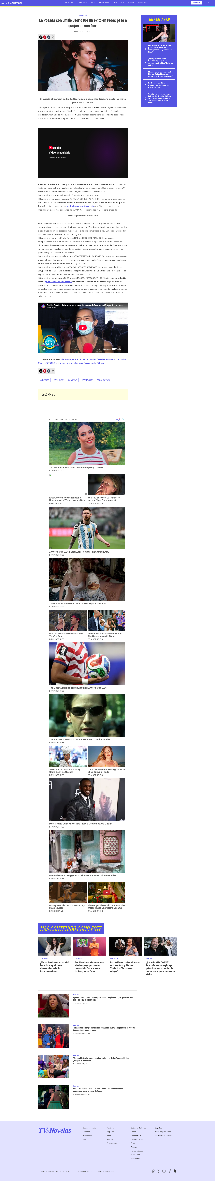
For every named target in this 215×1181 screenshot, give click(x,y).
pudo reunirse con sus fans (58, 281)
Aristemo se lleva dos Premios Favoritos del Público (79, 363)
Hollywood (143, 3)
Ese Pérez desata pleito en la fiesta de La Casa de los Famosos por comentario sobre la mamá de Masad (99, 1089)
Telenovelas (82, 3)
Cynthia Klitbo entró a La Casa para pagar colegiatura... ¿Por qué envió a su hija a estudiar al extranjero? (103, 998)
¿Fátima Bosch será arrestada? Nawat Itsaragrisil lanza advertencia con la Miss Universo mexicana (54, 967)
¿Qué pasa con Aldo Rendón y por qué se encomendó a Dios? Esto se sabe (160, 62)
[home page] (14, 2)
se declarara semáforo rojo (80, 206)
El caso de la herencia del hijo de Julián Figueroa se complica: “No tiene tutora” (160, 74)
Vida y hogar (119, 3)
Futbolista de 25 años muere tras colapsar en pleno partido (158, 85)
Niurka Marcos (87, 380)
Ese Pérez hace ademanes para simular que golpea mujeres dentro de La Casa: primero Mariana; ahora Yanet (89, 967)
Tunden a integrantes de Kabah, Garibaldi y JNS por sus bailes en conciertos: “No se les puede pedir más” (160, 98)
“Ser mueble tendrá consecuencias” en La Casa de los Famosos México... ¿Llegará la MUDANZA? (101, 1059)
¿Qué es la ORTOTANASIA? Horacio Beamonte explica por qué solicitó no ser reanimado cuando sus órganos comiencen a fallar (160, 968)
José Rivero (89, 31)
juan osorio (44, 380)
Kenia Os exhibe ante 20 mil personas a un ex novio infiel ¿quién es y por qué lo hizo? (160, 48)
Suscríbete (196, 3)
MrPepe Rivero (85, 1064)
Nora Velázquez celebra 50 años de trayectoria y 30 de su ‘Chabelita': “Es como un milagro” (125, 967)
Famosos (69, 3)
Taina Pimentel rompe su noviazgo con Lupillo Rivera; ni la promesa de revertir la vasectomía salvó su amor (104, 1028)
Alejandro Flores (86, 1033)
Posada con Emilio (103, 380)
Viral (93, 3)
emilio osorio (58, 380)
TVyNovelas (72, 380)
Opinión (131, 3)
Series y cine (104, 3)
